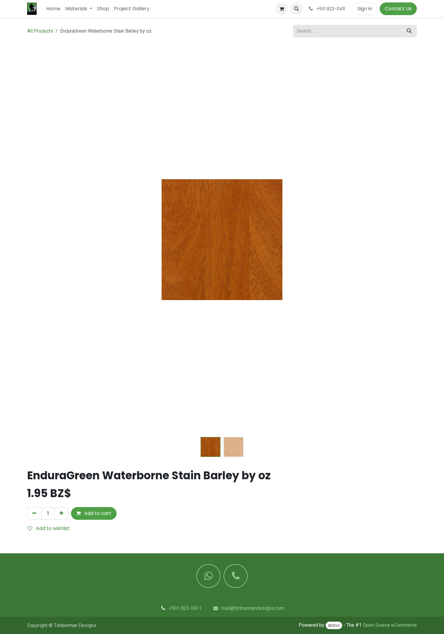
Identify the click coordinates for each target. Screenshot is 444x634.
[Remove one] (34, 513)
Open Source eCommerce (390, 625)
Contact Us (398, 8)
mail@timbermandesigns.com (252, 608)
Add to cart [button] (97, 513)
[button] (296, 8)
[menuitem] (53, 9)
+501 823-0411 (185, 608)
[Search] (409, 31)
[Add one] (61, 513)
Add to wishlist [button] (52, 528)
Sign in (364, 8)
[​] (236, 576)
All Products (40, 31)
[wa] (208, 576)
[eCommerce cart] (281, 8)
